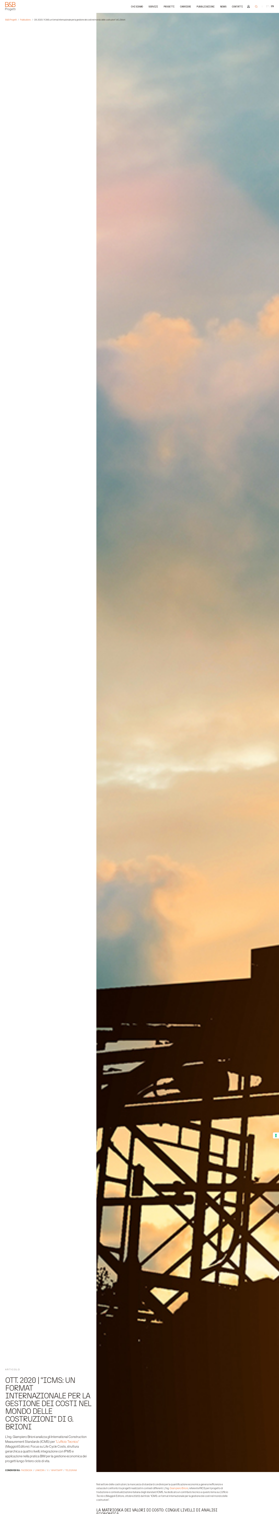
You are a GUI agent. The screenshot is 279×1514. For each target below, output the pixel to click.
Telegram (71, 1470)
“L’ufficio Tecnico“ (67, 1442)
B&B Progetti (11, 19)
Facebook (26, 1470)
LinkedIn (39, 1470)
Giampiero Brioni (179, 1488)
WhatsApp (56, 1470)
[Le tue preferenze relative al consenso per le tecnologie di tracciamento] (276, 1135)
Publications (25, 19)
